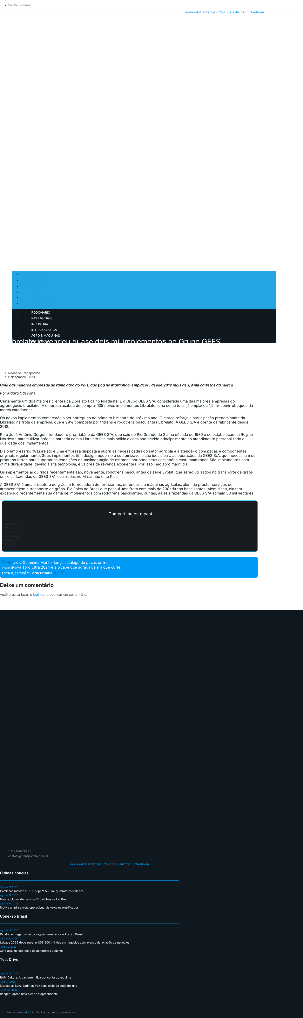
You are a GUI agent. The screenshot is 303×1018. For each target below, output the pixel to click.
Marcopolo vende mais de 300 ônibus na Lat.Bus (33, 899)
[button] (129, 524)
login (37, 594)
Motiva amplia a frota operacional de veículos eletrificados (39, 907)
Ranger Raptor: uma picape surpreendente (29, 994)
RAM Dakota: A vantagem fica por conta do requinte (35, 977)
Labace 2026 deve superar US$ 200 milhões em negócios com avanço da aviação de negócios (64, 942)
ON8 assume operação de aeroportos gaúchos (31, 950)
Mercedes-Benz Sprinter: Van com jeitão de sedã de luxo (38, 985)
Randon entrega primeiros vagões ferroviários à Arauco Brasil (41, 934)
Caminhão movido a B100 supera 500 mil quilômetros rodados (41, 891)
